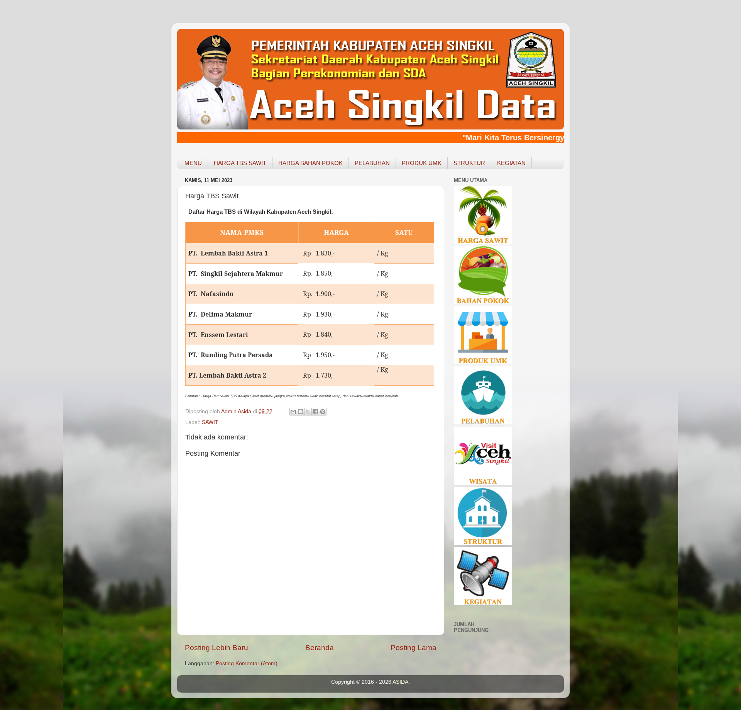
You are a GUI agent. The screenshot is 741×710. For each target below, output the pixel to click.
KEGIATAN (511, 163)
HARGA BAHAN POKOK (310, 163)
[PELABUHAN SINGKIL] (483, 423)
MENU (193, 163)
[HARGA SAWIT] (483, 242)
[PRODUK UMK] (483, 362)
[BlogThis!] (301, 411)
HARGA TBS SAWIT (240, 163)
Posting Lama (413, 648)
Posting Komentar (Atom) (246, 663)
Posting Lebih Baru (216, 648)
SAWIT (210, 422)
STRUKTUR (469, 163)
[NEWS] (483, 603)
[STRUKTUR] (483, 543)
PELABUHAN (372, 163)
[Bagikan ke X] (308, 411)
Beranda (319, 648)
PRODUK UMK (422, 163)
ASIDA (400, 682)
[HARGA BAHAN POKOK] (483, 302)
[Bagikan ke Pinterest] (323, 411)
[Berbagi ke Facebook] (315, 411)
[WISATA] (483, 483)
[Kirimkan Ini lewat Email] (293, 411)
